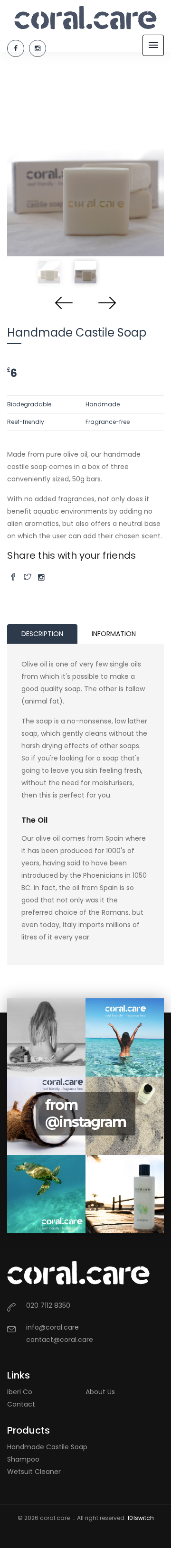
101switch (140, 1518)
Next (106, 302)
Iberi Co (19, 1392)
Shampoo (23, 1459)
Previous (64, 302)
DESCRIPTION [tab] (42, 633)
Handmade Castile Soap (47, 1447)
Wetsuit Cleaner (34, 1471)
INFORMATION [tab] (114, 633)
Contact (21, 1404)
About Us (100, 1392)
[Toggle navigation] (153, 45)
